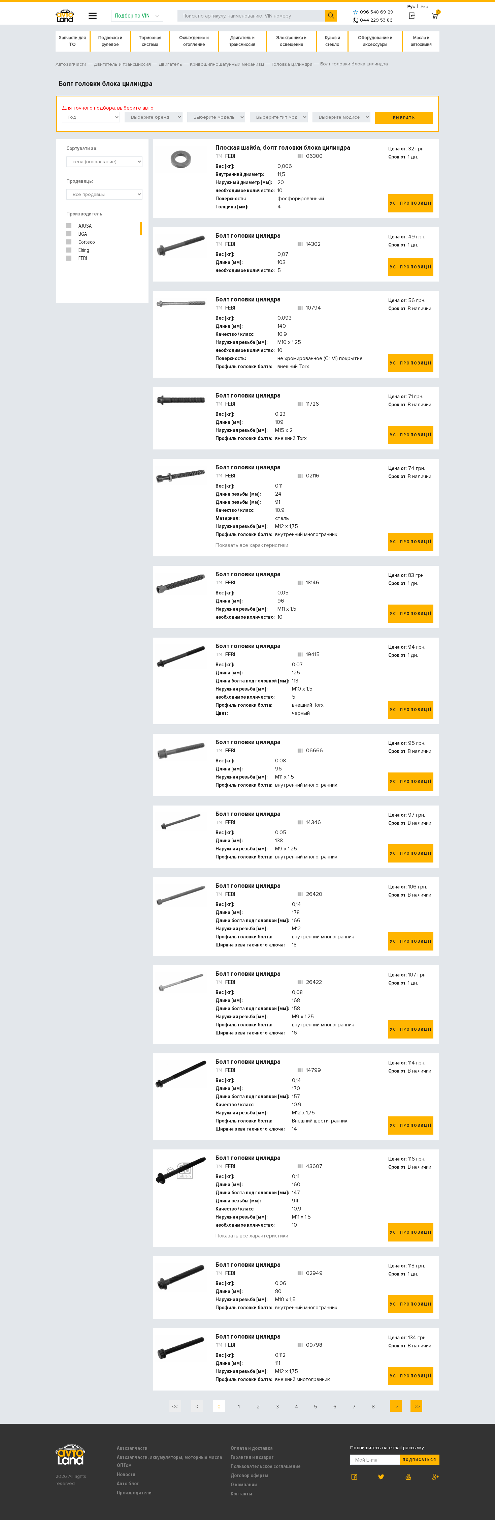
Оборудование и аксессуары (375, 41)
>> (416, 1407)
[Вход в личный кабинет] (411, 16)
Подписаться (419, 1459)
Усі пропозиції (411, 203)
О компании (244, 1485)
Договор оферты (249, 1475)
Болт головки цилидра (248, 236)
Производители (134, 1493)
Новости (126, 1474)
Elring (83, 250)
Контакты (241, 1494)
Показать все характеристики (252, 545)
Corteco (86, 242)
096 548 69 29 (376, 12)
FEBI (82, 258)
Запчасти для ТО (72, 41)
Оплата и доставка (252, 1448)
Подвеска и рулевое (110, 41)
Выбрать (404, 118)
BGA (82, 234)
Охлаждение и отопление (194, 41)
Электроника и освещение (291, 41)
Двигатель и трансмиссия (242, 41)
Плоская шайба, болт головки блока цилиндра (283, 148)
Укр (424, 6)
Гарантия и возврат (252, 1457)
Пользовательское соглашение (266, 1466)
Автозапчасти (132, 1448)
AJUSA (85, 226)
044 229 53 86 (376, 20)
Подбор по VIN (132, 15)
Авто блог (128, 1484)
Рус (411, 6)
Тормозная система (150, 41)
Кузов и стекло (332, 41)
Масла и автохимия (421, 41)
